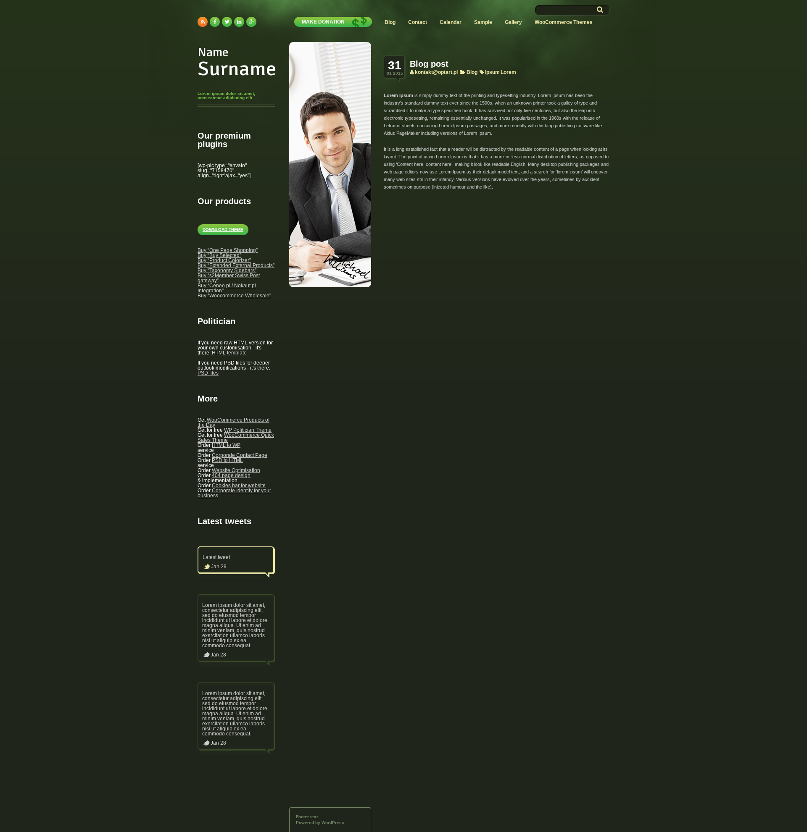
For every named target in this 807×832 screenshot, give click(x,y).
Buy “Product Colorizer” (224, 260)
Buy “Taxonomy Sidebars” (227, 270)
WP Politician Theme (248, 430)
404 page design (231, 475)
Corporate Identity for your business (234, 493)
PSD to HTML (227, 460)
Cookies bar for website (239, 485)
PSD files (208, 373)
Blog (390, 22)
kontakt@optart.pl (436, 72)
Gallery (513, 22)
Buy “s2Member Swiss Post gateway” (229, 278)
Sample (483, 22)
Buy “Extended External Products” (236, 265)
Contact (417, 22)
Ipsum (492, 72)
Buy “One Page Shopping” (228, 250)
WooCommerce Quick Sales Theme (236, 437)
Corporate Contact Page (239, 455)
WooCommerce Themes (564, 22)
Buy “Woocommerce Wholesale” (234, 296)
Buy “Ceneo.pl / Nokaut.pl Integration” (227, 288)
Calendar (451, 22)
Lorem (508, 72)
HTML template (229, 353)
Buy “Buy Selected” (219, 255)
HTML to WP (226, 445)
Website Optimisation (236, 470)
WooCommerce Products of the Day (233, 422)
